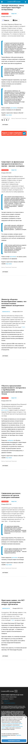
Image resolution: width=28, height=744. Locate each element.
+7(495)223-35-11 (6, 701)
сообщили (10, 440)
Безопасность (6, 311)
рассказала (14, 108)
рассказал (14, 557)
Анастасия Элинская (21, 118)
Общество (14, 13)
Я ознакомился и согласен (14, 740)
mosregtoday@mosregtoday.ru (9, 703)
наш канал (9, 115)
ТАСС (23, 327)
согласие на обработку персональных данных (12, 723)
